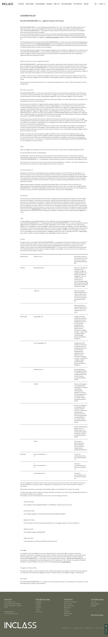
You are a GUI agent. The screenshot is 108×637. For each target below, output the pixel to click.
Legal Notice (89, 628)
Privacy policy (66, 628)
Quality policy (99, 628)
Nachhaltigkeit (40, 4)
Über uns (57, 4)
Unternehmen (97, 600)
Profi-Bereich (77, 4)
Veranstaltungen (66, 4)
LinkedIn (38, 606)
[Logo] (7, 4)
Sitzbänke (67, 612)
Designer (49, 4)
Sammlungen (30, 4)
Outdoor (66, 615)
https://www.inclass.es (52, 37)
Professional (97, 615)
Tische (66, 610)
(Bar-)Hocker (68, 604)
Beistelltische (68, 613)
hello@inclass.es (36, 209)
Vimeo (38, 610)
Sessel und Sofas (69, 606)
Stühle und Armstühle (70, 602)
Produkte (21, 4)
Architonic (39, 612)
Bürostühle (67, 608)
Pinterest (38, 604)
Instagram (39, 602)
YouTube (38, 608)
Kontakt (86, 4)
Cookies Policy (77, 628)
